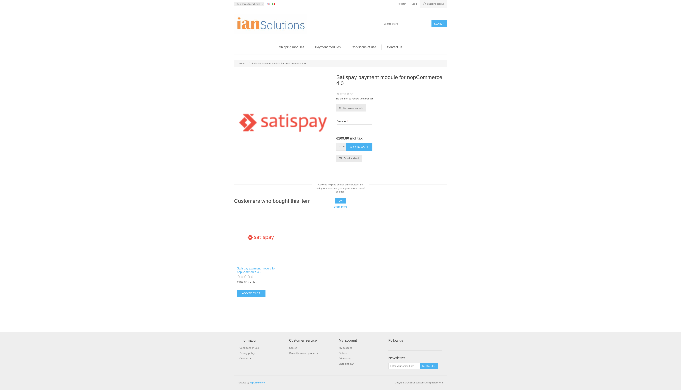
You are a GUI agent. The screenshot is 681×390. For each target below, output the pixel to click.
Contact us (394, 47)
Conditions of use (363, 47)
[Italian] (273, 4)
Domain (342, 121)
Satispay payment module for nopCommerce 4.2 (256, 270)
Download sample (353, 108)
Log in (414, 4)
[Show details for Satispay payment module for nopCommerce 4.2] (260, 237)
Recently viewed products (303, 353)
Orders (343, 353)
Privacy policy (247, 353)
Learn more (340, 206)
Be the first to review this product (354, 98)
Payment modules (328, 47)
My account (345, 347)
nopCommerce (257, 382)
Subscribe (429, 365)
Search (439, 23)
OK (340, 200)
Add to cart (359, 146)
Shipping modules (291, 47)
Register (402, 4)
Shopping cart (346, 363)
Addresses (345, 358)
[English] (269, 4)
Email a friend (351, 158)
